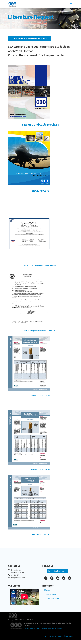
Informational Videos (51, 598)
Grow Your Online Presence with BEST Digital (59, 636)
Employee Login (50, 594)
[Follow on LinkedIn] (63, 578)
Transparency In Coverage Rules (29, 38)
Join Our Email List (57, 571)
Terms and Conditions (40, 628)
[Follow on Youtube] (57, 578)
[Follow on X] (51, 578)
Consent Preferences (55, 628)
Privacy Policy (28, 628)
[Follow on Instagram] (69, 578)
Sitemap (47, 590)
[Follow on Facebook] (45, 578)
